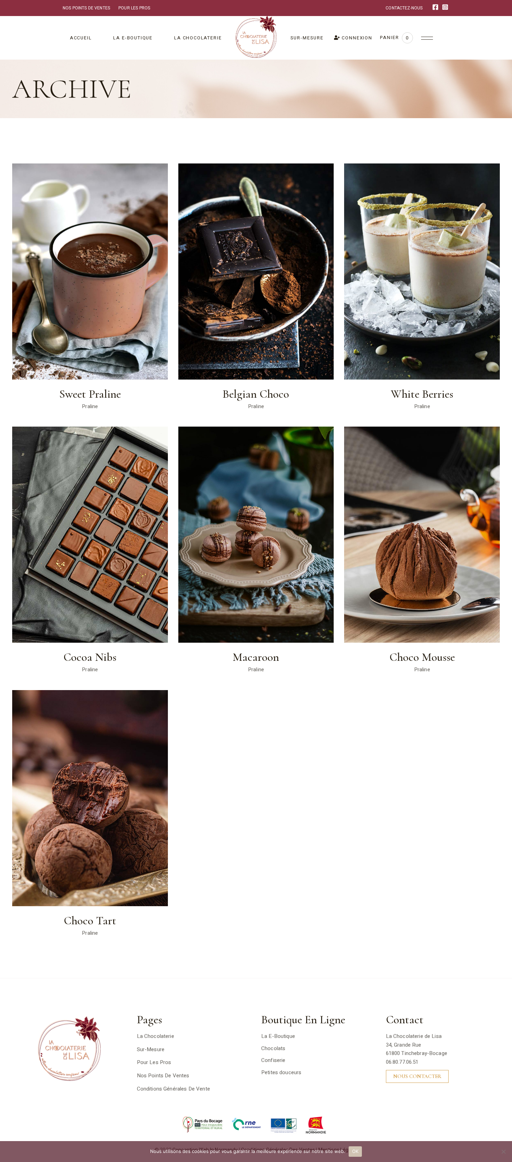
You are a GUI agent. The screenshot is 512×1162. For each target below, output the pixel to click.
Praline (90, 406)
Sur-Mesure (151, 1049)
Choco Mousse (422, 657)
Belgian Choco (256, 394)
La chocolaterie (155, 1036)
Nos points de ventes (86, 8)
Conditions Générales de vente (173, 1089)
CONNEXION (356, 38)
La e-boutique (278, 1036)
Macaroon (256, 657)
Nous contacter (417, 1076)
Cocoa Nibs (89, 657)
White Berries (422, 394)
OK (355, 1151)
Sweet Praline (90, 394)
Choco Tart (90, 921)
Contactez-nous (404, 8)
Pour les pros (134, 8)
